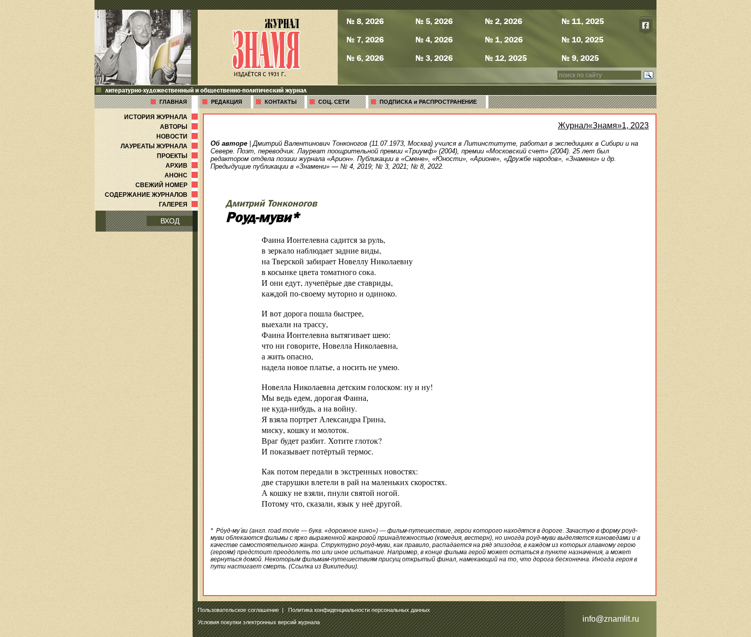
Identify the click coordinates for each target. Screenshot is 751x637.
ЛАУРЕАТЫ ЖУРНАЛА (160, 146)
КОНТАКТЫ (281, 102)
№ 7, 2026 (365, 39)
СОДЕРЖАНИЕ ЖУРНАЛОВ (152, 194)
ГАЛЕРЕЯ (179, 204)
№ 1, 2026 (504, 39)
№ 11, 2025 (582, 21)
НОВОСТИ (178, 136)
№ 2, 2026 (503, 21)
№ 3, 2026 (434, 57)
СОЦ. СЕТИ (333, 102)
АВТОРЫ (180, 126)
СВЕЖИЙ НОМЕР (167, 185)
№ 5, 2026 (434, 21)
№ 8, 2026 (365, 21)
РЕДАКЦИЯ (226, 102)
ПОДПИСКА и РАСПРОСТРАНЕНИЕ (428, 102)
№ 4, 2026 (434, 39)
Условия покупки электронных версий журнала (259, 622)
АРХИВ (183, 165)
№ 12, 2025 (506, 57)
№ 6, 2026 (365, 57)
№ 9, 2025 (580, 57)
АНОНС (182, 175)
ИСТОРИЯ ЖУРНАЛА (162, 117)
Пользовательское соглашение (238, 610)
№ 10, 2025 (582, 39)
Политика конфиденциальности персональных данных (359, 610)
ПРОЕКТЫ (178, 156)
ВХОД (169, 221)
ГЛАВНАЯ (173, 102)
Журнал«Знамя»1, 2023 (603, 125)
